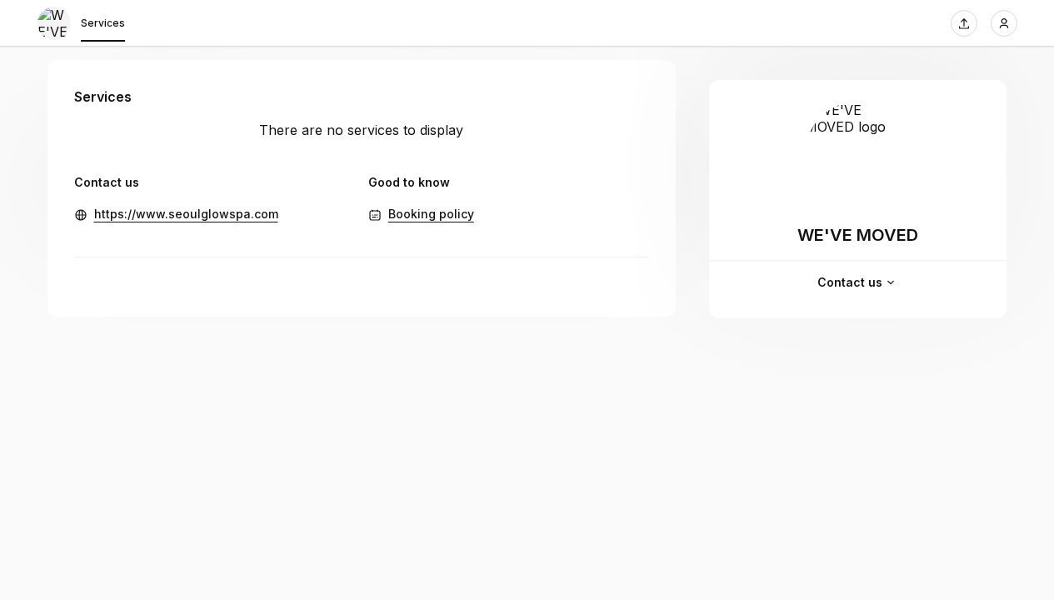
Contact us (849, 282)
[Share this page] (964, 23)
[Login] (1004, 23)
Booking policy (431, 214)
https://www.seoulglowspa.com (186, 214)
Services (103, 23)
